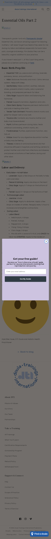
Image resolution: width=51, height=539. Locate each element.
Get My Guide (25, 279)
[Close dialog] (46, 241)
